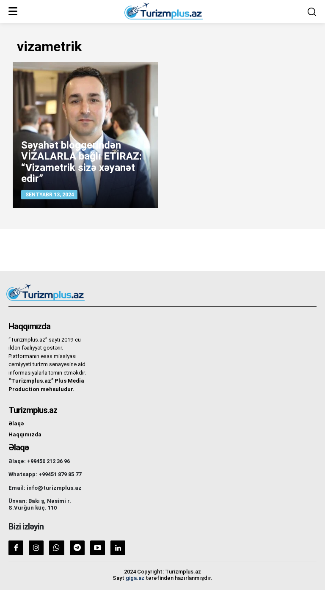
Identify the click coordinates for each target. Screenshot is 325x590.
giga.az (135, 578)
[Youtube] (97, 547)
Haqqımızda (24, 434)
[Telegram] (77, 547)
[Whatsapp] (56, 547)
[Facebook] (15, 547)
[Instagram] (36, 547)
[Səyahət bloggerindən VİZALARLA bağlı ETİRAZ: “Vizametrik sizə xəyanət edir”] (85, 135)
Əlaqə (16, 423)
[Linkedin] (117, 547)
